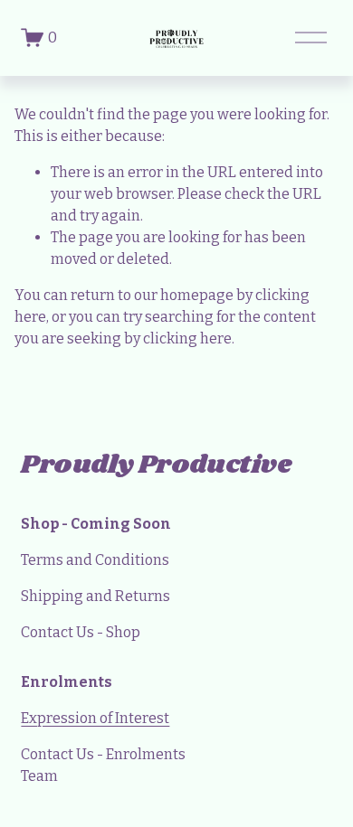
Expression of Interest (95, 718)
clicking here (187, 338)
